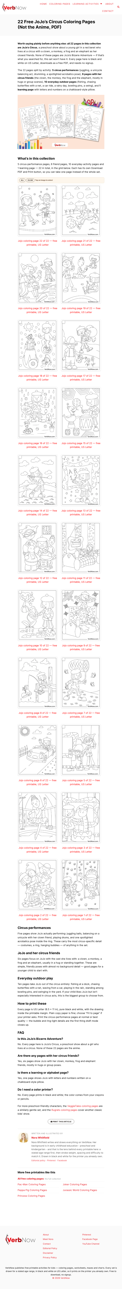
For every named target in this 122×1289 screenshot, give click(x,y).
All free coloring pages (31, 1178)
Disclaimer (48, 1253)
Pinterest (51, 1160)
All (22, 180)
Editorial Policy (50, 1248)
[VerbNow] (14, 7)
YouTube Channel (90, 1244)
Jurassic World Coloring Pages (80, 1190)
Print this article (61, 1122)
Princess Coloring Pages (31, 1195)
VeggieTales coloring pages (82, 1106)
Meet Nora (48, 1239)
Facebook (62, 1160)
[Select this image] (20, 187)
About (46, 1234)
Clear (30, 180)
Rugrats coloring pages (64, 1110)
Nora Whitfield (40, 1137)
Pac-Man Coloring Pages (32, 1184)
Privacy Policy (50, 1257)
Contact (47, 1244)
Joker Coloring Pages (75, 1184)
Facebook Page (90, 1239)
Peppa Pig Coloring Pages (32, 1190)
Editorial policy (38, 1160)
